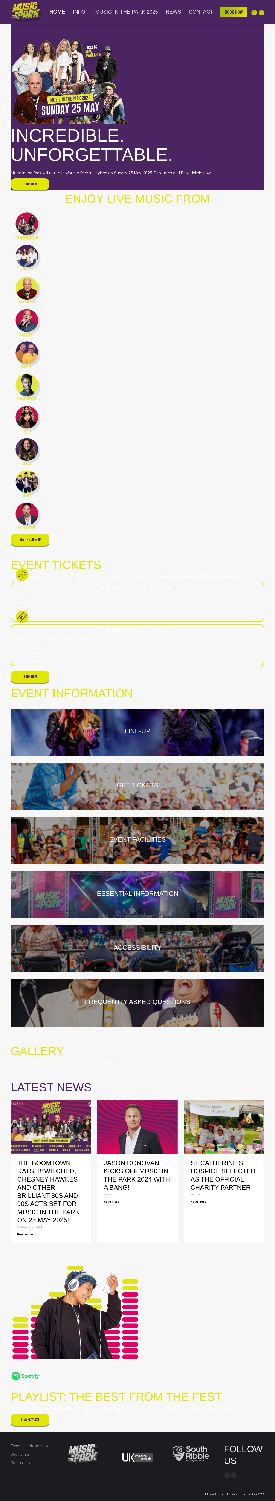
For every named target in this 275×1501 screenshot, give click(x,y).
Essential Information (29, 1446)
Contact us (20, 1462)
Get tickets (20, 1454)
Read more (25, 1234)
